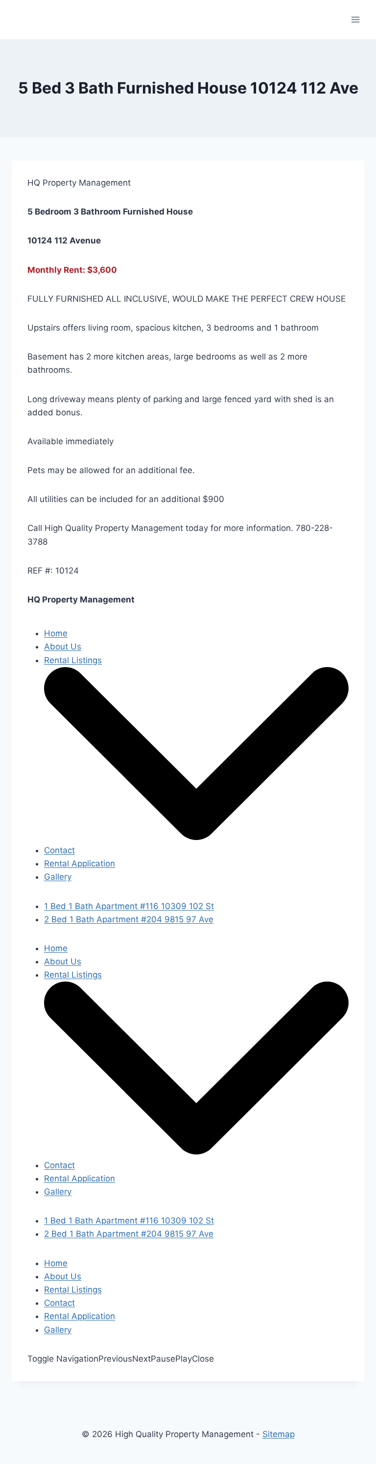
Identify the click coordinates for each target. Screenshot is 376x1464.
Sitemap (278, 1434)
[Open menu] (355, 19)
